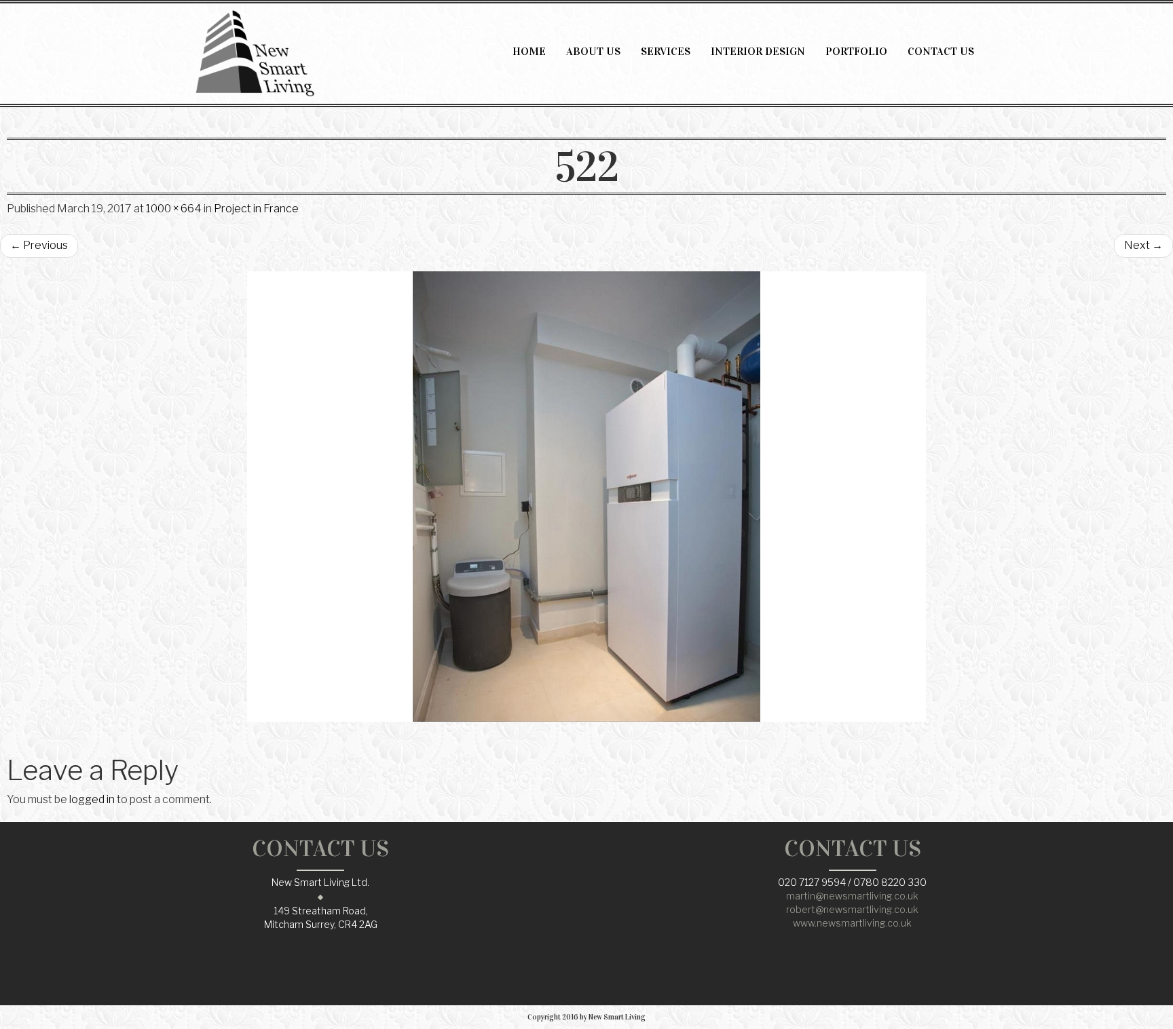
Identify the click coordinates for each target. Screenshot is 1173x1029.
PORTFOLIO (856, 51)
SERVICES (665, 51)
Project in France (256, 208)
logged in (92, 799)
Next (1143, 245)
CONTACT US (941, 51)
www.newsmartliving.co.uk (852, 923)
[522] (586, 496)
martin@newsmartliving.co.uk (852, 895)
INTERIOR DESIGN (758, 51)
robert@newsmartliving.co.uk (852, 909)
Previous (39, 245)
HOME (529, 51)
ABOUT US (593, 51)
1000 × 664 (174, 208)
